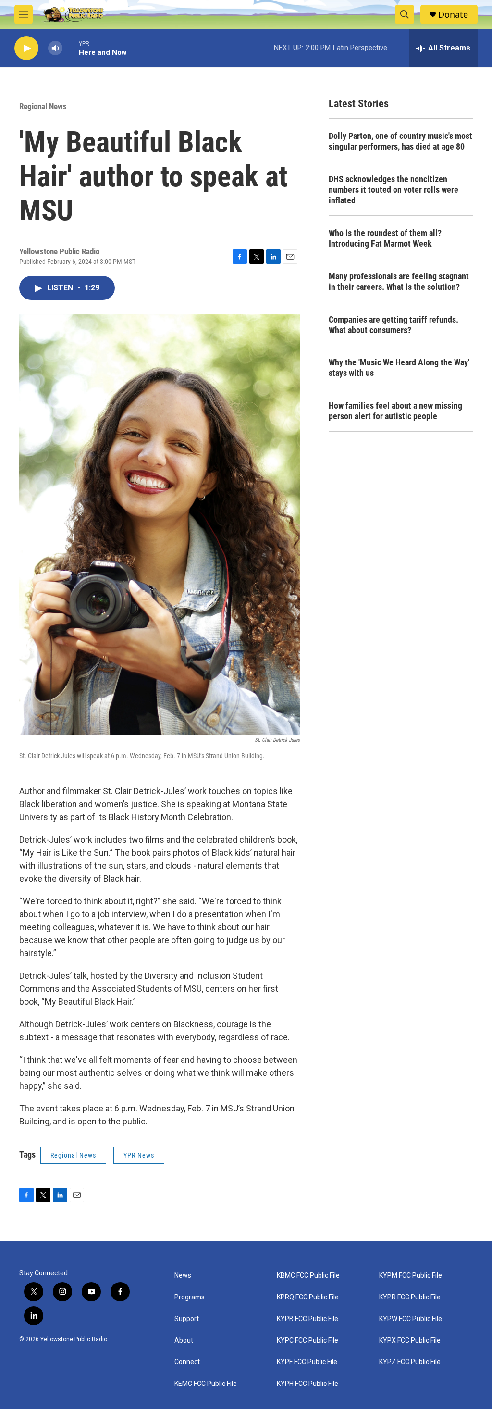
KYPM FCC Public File (410, 1275)
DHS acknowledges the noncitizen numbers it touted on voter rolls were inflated (393, 189)
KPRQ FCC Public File (308, 1297)
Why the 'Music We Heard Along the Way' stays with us (399, 367)
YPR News (138, 1155)
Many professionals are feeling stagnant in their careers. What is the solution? (399, 281)
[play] (26, 48)
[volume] (55, 48)
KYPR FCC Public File (410, 1297)
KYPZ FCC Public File (410, 1362)
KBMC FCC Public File (308, 1275)
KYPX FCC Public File (410, 1340)
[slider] (70, 48)
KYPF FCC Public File (307, 1362)
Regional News (43, 106)
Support (186, 1318)
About (183, 1340)
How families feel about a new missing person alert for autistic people (395, 410)
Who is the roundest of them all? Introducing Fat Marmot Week (385, 238)
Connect (187, 1362)
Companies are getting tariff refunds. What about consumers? (393, 324)
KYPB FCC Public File (307, 1318)
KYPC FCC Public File (307, 1340)
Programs (189, 1297)
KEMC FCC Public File (205, 1383)
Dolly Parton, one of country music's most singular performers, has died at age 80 (400, 141)
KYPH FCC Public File (307, 1383)
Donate (453, 15)
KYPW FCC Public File (410, 1318)
